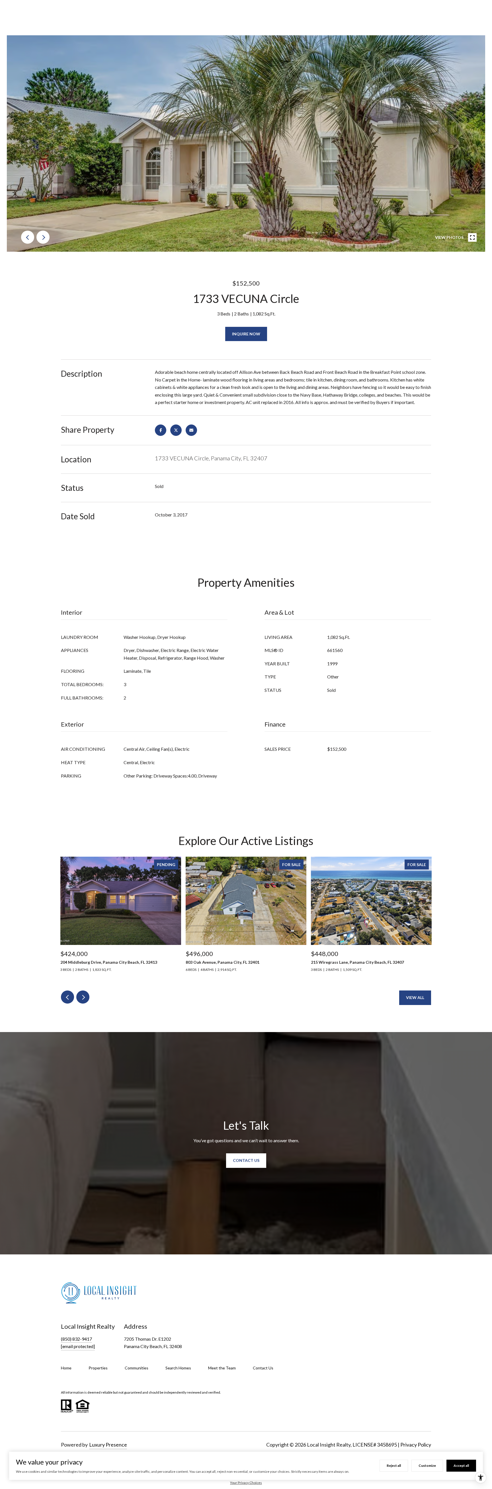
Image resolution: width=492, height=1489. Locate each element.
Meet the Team (222, 1367)
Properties (98, 1367)
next (43, 237)
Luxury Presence (108, 1444)
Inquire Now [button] (246, 333)
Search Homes (178, 1367)
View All (415, 997)
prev (27, 237)
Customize (427, 1465)
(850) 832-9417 (76, 1339)
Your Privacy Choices (246, 1482)
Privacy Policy (415, 1444)
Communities (136, 1367)
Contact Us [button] (246, 1160)
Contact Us (263, 1367)
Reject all (394, 1465)
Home (66, 1367)
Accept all (461, 1465)
